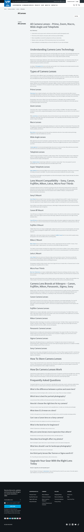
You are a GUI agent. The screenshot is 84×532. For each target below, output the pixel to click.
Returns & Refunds (59, 497)
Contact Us (69, 494)
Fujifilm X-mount (59, 235)
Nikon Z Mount (33, 243)
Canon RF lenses (33, 220)
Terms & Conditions (59, 499)
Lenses (17, 9)
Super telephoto (33, 170)
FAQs (68, 497)
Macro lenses (33, 132)
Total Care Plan (70, 499)
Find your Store (32, 494)
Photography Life (39, 66)
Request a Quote (57, 1)
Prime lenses (32, 93)
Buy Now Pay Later (33, 497)
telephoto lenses (36, 162)
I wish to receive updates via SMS (13, 503)
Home (5, 9)
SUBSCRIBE (12, 506)
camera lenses (46, 471)
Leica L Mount (33, 257)
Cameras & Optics (11, 9)
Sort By (76, 16)
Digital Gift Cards (33, 499)
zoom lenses (35, 116)
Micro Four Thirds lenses (35, 272)
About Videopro (45, 494)
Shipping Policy (58, 494)
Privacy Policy (58, 501)
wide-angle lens (34, 147)
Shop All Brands (32, 501)
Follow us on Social (46, 497)
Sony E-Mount (33, 199)
